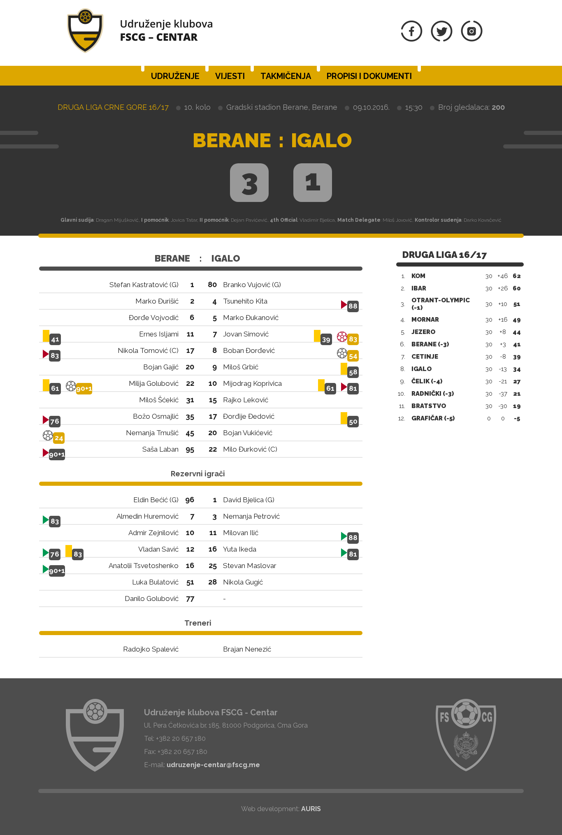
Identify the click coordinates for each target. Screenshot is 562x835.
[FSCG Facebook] (412, 39)
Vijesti (230, 76)
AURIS (311, 809)
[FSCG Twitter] (442, 39)
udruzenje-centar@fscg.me (213, 765)
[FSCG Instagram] (472, 39)
